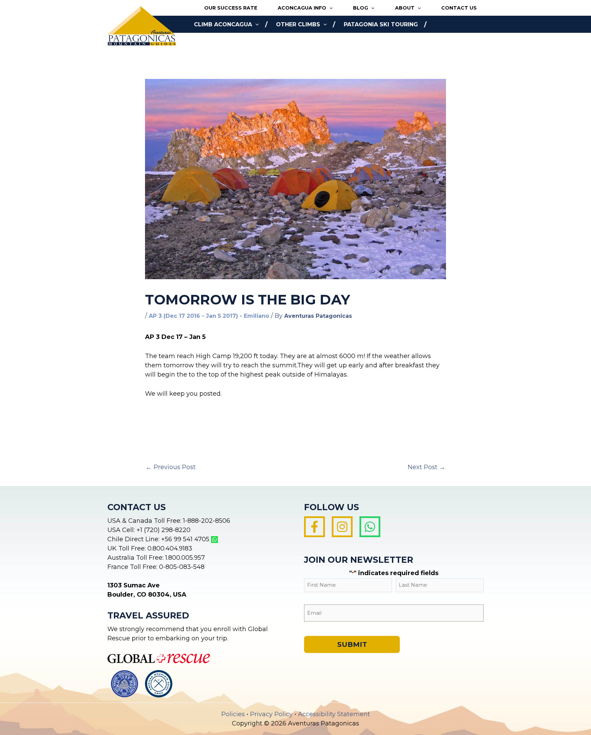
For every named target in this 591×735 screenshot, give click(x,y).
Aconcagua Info (302, 8)
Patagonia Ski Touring (381, 24)
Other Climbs (298, 24)
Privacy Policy (271, 714)
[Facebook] (314, 526)
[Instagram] (342, 526)
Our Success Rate (230, 8)
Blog (360, 8)
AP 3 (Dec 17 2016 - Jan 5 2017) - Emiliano (209, 316)
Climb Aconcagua (223, 24)
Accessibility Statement (334, 714)
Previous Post (171, 467)
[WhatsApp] (369, 526)
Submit (352, 644)
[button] (329, 8)
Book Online (214, 41)
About (405, 8)
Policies (233, 714)
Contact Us (459, 8)
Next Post (426, 467)
